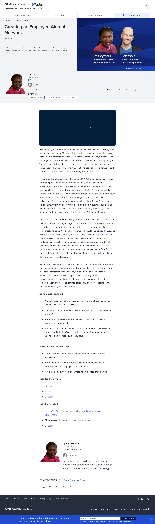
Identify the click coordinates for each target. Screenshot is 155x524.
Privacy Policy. (127, 521)
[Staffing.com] (15, 4)
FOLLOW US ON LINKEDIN (138, 509)
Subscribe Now (129, 518)
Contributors (104, 509)
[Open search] (147, 6)
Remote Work (59, 15)
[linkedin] (50, 487)
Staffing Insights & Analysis (23, 15)
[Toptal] (37, 4)
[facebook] (63, 487)
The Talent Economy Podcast (17, 21)
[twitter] (57, 487)
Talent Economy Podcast (133, 15)
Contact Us (117, 509)
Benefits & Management (95, 15)
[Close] (151, 519)
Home (7, 499)
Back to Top (145, 499)
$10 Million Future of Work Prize (74, 420)
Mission (94, 509)
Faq (125, 509)
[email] (70, 487)
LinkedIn (48, 396)
